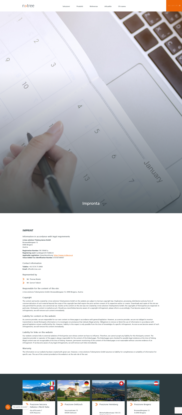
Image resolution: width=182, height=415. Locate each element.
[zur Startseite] (28, 5)
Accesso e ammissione (85, 18)
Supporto (121, 27)
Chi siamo (122, 6)
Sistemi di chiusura (83, 27)
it (179, 6)
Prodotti (80, 6)
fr (176, 6)
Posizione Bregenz (142, 405)
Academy (121, 36)
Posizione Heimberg (108, 405)
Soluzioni (66, 6)
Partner (121, 22)
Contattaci (122, 18)
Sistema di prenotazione (85, 22)
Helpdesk (121, 31)
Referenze (94, 6)
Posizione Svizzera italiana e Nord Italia (39, 406)
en (173, 6)
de (169, 6)
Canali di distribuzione (85, 14)
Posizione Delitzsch (73, 405)
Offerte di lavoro (124, 14)
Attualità (107, 6)
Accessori (80, 31)
